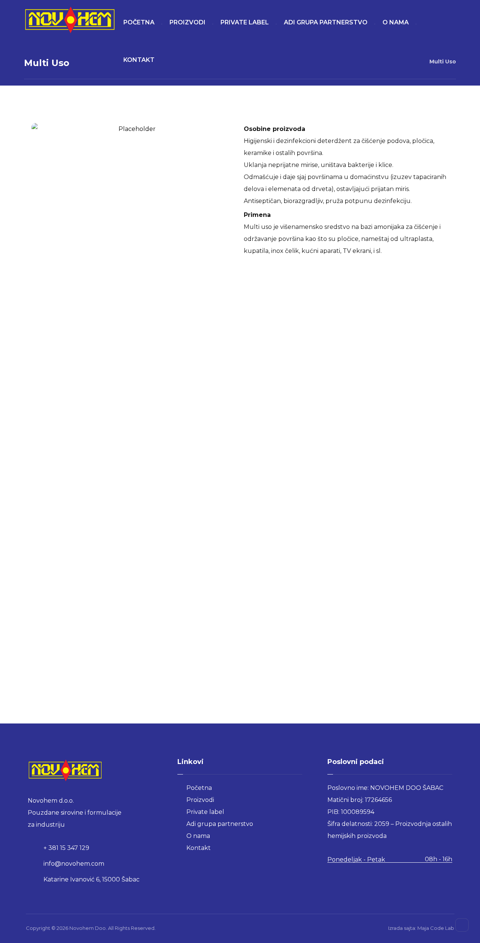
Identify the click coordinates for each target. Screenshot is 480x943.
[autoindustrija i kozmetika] (70, 20)
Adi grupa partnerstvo (219, 823)
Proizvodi (200, 799)
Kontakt (198, 847)
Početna (199, 787)
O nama (198, 835)
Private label (205, 811)
